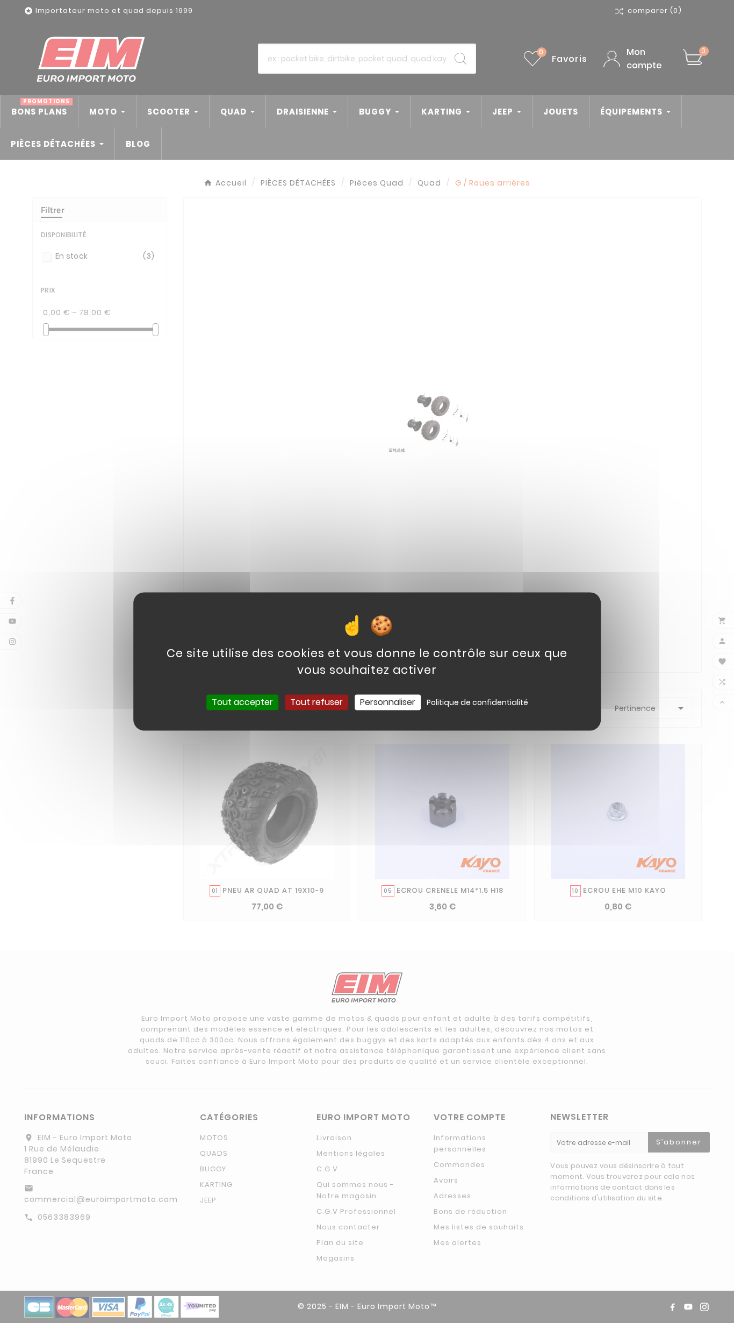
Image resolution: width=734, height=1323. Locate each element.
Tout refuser (316, 702)
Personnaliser (387, 702)
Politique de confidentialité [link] (477, 702)
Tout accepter (242, 702)
